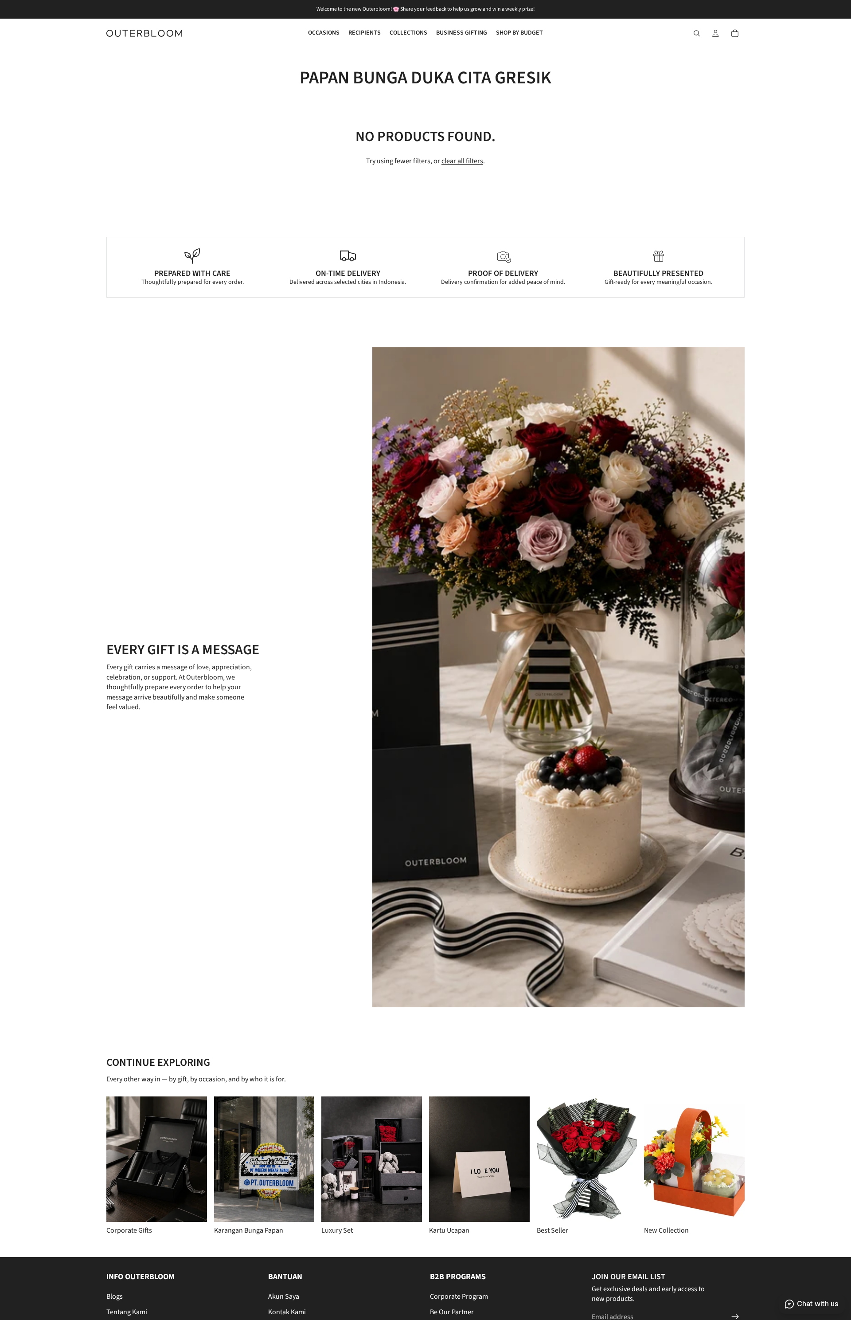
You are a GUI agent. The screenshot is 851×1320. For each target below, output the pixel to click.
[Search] (697, 33)
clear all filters (462, 161)
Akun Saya (283, 1296)
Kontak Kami (287, 1311)
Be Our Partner (452, 1311)
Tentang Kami (126, 1311)
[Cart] (735, 33)
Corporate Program (459, 1296)
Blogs (114, 1296)
